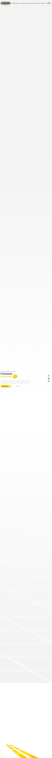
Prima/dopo (43, 3)
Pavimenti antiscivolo (16, 3)
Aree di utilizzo (24, 3)
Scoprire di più (5, 386)
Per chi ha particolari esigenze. (34, 3)
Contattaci (18, 386)
